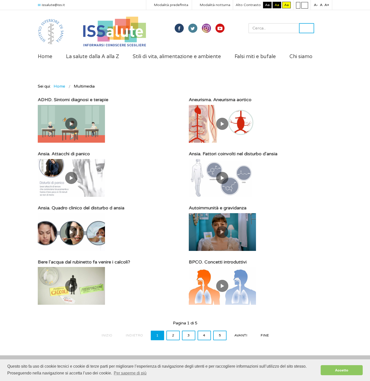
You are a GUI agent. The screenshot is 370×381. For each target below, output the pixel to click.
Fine (265, 335)
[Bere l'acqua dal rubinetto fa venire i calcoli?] (71, 285)
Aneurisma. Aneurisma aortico (220, 99)
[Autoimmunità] (222, 231)
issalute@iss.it (53, 5)
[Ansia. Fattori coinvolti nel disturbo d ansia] (222, 177)
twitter (193, 28)
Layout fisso (298, 5)
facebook (179, 28)
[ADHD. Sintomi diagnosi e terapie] (71, 123)
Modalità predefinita (170, 5)
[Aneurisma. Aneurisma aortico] (222, 123)
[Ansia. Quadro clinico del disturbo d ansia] (71, 231)
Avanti (240, 335)
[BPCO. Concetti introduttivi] (222, 285)
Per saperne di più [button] (130, 373)
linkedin (206, 28)
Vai (306, 28)
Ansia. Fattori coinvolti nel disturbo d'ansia (233, 154)
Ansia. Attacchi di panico (64, 154)
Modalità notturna (214, 5)
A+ (326, 5)
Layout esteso (304, 5)
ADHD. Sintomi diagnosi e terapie (73, 99)
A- (316, 5)
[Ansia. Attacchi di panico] (71, 177)
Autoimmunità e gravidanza (217, 208)
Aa (267, 5)
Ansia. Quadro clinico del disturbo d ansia (81, 208)
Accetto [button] (341, 370)
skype (220, 28)
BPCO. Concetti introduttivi (218, 262)
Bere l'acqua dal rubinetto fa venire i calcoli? (84, 262)
